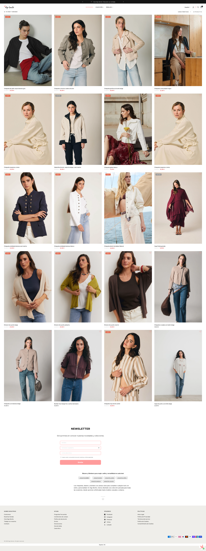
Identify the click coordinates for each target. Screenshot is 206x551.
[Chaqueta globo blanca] (128, 129)
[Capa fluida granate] (178, 208)
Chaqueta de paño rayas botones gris (14, 88)
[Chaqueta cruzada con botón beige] (178, 287)
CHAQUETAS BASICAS (96, 481)
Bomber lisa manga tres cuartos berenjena (66, 404)
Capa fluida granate (159, 246)
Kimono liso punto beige (11, 325)
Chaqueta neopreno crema (11, 167)
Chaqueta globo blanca (110, 167)
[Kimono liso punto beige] (28, 287)
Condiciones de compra (61, 517)
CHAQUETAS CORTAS (122, 477)
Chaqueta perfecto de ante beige (113, 88)
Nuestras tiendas (9, 517)
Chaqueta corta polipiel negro (162, 88)
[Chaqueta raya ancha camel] (128, 365)
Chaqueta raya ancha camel (112, 403)
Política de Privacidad (144, 517)
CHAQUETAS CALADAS (109, 481)
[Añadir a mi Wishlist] (50, 16)
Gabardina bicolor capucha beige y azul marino (67, 167)
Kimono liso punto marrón (111, 325)
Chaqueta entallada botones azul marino (15, 246)
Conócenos (7, 514)
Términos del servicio (144, 519)
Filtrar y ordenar (11, 11)
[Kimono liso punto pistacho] (78, 287)
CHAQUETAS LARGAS (109, 477)
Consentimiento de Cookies (145, 524)
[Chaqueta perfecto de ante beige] (128, 50)
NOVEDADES (89, 7)
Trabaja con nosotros (10, 521)
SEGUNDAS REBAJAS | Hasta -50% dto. (105, 1)
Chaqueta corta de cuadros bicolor (64, 88)
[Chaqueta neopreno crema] (28, 129)
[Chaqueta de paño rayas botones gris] (28, 50)
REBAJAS (109, 7)
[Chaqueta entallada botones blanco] (78, 208)
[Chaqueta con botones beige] (28, 365)
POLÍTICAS (141, 511)
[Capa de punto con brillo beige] (178, 365)
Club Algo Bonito (9, 519)
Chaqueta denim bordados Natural (114, 246)
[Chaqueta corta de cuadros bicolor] (78, 50)
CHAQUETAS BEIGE (98, 477)
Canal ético (57, 528)
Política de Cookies (143, 521)
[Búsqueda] (198, 7)
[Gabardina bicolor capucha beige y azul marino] (78, 129)
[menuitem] (89, 7)
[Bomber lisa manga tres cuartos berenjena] (78, 365)
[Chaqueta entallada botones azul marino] (28, 208)
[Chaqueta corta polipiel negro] (178, 50)
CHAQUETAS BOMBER (84, 477)
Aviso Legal (141, 514)
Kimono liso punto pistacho (62, 325)
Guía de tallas (58, 526)
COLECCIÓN (99, 7)
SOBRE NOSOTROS (10, 511)
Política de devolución (60, 519)
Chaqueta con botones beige (12, 403)
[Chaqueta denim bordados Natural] (128, 208)
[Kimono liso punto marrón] (128, 287)
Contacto (6, 524)
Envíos (56, 521)
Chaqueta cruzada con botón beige (164, 325)
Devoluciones (58, 524)
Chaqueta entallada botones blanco (64, 246)
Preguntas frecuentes (60, 514)
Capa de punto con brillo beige (163, 404)
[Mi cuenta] (193, 7)
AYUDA (56, 511)
